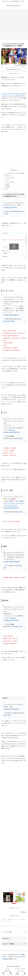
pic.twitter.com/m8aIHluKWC (11, 709)
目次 (12, 170)
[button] (25, 932)
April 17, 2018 (18, 438)
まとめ (6, 188)
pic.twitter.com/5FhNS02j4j (11, 620)
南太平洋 (8, 186)
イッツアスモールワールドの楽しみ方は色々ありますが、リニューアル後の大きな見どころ (13, 96)
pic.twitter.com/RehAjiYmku (11, 507)
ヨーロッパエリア (10, 177)
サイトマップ (20, 971)
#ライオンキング (12, 505)
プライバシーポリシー (19, 956)
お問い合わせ (7, 971)
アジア (7, 179)
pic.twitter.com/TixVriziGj (10, 207)
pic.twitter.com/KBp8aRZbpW (12, 561)
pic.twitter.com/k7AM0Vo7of (11, 315)
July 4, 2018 (19, 511)
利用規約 (5, 959)
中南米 (7, 184)
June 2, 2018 (7, 715)
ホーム (7, 968)
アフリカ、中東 (9, 182)
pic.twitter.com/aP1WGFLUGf (12, 432)
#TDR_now (12, 430)
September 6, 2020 (9, 321)
